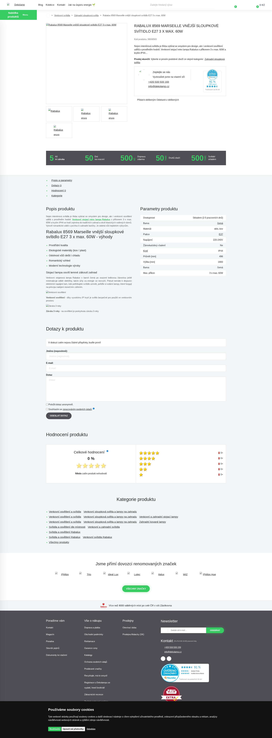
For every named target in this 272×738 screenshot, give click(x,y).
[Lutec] (136, 576)
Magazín (50, 634)
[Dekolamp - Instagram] (169, 658)
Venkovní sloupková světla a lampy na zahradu (110, 511)
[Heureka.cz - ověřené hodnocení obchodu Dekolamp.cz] (212, 91)
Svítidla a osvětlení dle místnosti (67, 527)
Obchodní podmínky (93, 634)
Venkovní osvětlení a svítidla (65, 511)
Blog (40, 5)
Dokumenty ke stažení (56, 655)
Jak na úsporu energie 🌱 (81, 5)
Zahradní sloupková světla (86, 15)
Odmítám (91, 729)
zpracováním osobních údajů (77, 409)
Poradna (50, 641)
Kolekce (50, 5)
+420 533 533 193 (158, 81)
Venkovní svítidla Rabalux (97, 537)
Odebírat (215, 630)
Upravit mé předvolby (73, 729)
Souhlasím (55, 729)
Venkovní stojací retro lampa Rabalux (91, 219)
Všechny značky (136, 589)
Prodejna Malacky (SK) (133, 634)
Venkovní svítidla (62, 15)
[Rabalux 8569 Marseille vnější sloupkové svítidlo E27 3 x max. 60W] (86, 63)
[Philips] (63, 576)
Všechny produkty (59, 542)
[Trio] (87, 576)
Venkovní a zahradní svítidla (104, 527)
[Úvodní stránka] (48, 15)
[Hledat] (212, 5)
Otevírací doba (129, 627)
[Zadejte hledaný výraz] (182, 5)
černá (220, 223)
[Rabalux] (59, 113)
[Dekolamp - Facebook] (163, 658)
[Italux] (160, 576)
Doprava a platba (92, 627)
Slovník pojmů (52, 648)
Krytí (145, 251)
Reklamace (89, 641)
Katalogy (88, 655)
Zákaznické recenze (93, 694)
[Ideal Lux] (112, 576)
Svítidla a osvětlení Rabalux (64, 532)
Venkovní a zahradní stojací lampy (158, 516)
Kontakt (61, 5)
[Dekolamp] (18, 5)
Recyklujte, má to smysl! (95, 675)
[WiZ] (184, 576)
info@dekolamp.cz (158, 86)
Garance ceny (90, 648)
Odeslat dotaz (59, 415)
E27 (221, 234)
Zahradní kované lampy (152, 521)
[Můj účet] (244, 5)
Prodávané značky (93, 669)
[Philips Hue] (208, 576)
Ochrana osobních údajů (95, 662)
